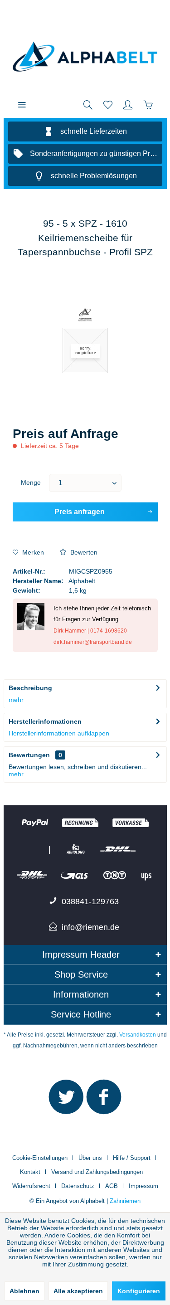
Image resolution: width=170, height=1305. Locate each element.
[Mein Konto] (128, 104)
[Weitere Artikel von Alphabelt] (85, 315)
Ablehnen (24, 1291)
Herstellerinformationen (45, 721)
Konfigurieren (138, 1291)
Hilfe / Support (132, 1157)
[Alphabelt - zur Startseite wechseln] (85, 57)
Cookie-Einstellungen (40, 1157)
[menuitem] (22, 104)
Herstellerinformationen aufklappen (59, 733)
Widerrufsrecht (31, 1186)
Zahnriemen (125, 1201)
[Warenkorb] (148, 104)
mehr (16, 699)
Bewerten (82, 552)
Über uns (90, 1157)
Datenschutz (77, 1186)
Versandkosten (137, 1035)
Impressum (143, 1186)
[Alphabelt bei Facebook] (104, 1101)
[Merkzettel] (108, 104)
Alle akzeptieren (78, 1291)
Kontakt (30, 1172)
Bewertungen (29, 755)
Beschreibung (30, 687)
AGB (111, 1186)
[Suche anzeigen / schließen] (88, 104)
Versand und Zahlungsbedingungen (97, 1172)
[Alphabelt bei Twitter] (66, 1101)
